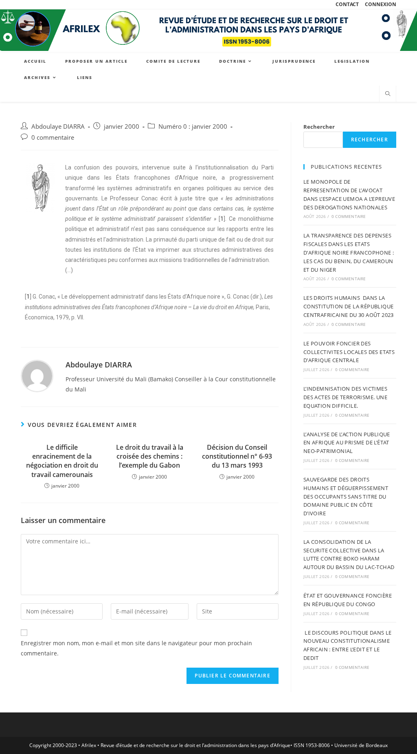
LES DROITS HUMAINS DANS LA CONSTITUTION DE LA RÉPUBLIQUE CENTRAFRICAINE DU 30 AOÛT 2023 (348, 306)
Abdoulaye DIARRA (58, 126)
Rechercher (319, 126)
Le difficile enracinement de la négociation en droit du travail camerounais (62, 461)
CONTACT (347, 4)
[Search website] (387, 94)
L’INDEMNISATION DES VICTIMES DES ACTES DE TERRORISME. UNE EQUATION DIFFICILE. (345, 397)
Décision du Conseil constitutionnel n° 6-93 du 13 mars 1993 (237, 456)
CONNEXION (380, 4)
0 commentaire (52, 137)
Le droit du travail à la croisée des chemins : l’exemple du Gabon (149, 456)
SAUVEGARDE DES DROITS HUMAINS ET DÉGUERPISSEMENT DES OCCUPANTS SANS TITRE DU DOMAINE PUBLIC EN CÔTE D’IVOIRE (345, 496)
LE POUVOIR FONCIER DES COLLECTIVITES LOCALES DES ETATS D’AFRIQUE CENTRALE (349, 352)
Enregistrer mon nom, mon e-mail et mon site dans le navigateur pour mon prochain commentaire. (136, 648)
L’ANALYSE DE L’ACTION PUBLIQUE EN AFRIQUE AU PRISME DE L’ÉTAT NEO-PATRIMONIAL (346, 443)
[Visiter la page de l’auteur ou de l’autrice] (37, 375)
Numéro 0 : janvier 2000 (192, 126)
